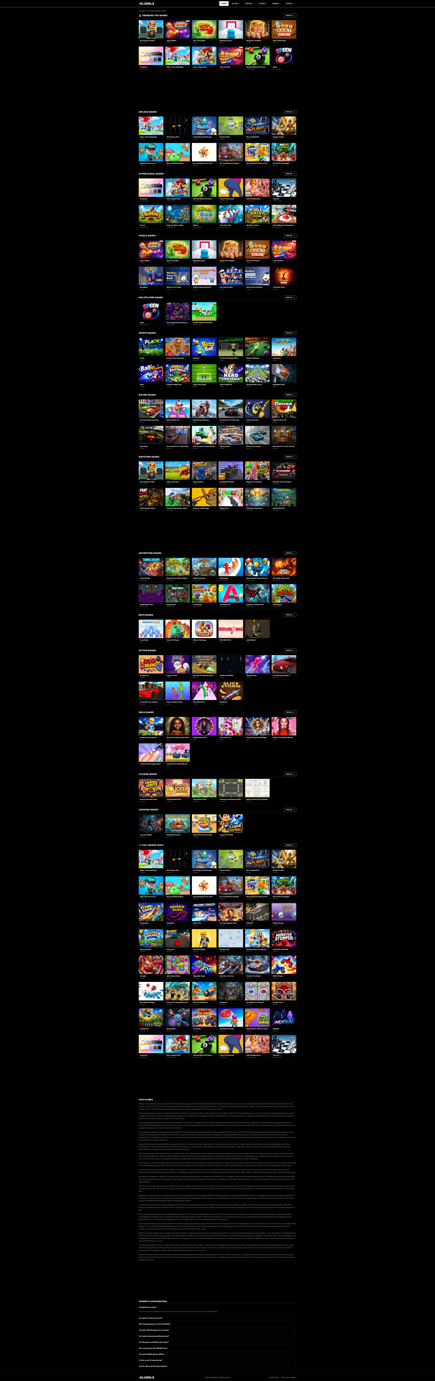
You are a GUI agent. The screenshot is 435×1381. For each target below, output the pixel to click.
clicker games (208, 1137)
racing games (221, 1132)
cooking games (256, 1137)
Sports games (143, 1132)
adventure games (160, 1135)
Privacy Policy (274, 1377)
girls (210, 1245)
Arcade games (198, 1123)
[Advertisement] (217, 91)
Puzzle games (196, 1125)
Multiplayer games (284, 1125)
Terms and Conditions (288, 1377)
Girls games (152, 1137)
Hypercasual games (267, 1123)
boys (211, 1135)
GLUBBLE (147, 3)
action (204, 1135)
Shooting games (282, 1132)
